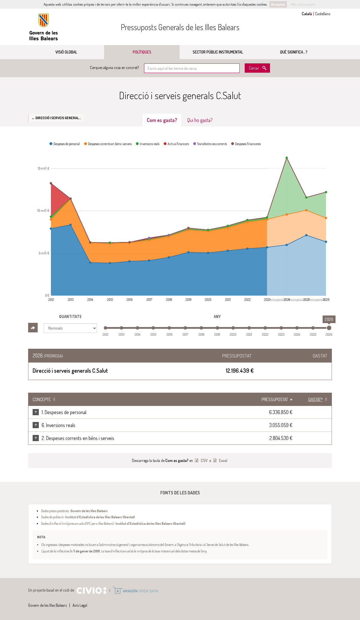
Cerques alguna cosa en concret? (114, 67)
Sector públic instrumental (218, 52)
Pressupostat (275, 399)
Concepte (42, 399)
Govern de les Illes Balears (43, 27)
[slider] (329, 328)
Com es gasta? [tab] (162, 120)
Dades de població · (88, 517)
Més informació (303, 4)
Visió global (66, 52)
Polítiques (142, 52)
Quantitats (70, 316)
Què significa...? (293, 52)
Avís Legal (80, 605)
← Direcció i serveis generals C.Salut (58, 117)
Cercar (254, 68)
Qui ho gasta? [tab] (200, 120)
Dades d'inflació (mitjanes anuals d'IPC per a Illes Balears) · (113, 523)
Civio (91, 590)
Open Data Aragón (135, 590)
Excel (222, 460)
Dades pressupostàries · (74, 510)
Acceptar (278, 4)
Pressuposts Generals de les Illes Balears (180, 27)
